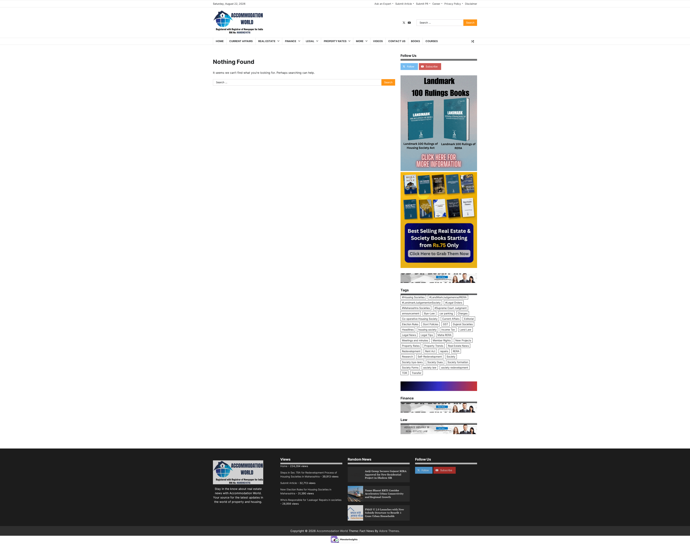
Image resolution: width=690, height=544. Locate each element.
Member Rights (442, 340)
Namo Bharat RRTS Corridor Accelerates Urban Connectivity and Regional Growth (384, 494)
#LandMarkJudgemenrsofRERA (448, 297)
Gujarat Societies (463, 324)
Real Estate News (458, 345)
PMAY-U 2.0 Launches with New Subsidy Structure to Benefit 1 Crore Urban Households (384, 513)
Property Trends (433, 345)
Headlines (408, 329)
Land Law (465, 329)
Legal (310, 41)
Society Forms (410, 367)
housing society (427, 329)
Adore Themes (389, 531)
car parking (446, 313)
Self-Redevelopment (430, 356)
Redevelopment (411, 351)
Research (407, 356)
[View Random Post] (472, 41)
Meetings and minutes (415, 340)
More (360, 41)
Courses (432, 41)
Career (436, 3)
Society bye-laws (412, 362)
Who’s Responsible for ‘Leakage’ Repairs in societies (310, 499)
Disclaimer (471, 3)
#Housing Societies (413, 297)
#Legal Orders (453, 302)
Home (220, 41)
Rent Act (430, 351)
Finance (290, 41)
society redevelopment (454, 367)
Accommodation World (332, 531)
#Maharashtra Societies (416, 307)
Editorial (469, 318)
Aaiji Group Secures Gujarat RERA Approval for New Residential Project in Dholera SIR (385, 474)
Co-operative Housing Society (420, 318)
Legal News (409, 334)
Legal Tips (427, 334)
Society (451, 356)
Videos (378, 41)
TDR (404, 372)
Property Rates (335, 41)
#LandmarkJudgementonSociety (421, 302)
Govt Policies (430, 324)
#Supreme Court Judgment (450, 307)
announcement (410, 313)
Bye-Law (429, 313)
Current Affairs (241, 41)
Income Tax (448, 329)
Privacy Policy (452, 3)
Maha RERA (445, 334)
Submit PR (422, 3)
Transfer (416, 372)
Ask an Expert (382, 3)
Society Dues (435, 362)
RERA (456, 351)
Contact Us (396, 41)
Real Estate (266, 41)
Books (415, 41)
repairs (444, 351)
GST (445, 324)
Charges (463, 313)
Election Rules (410, 324)
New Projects (463, 340)
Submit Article (403, 3)
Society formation (457, 362)
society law (429, 367)
